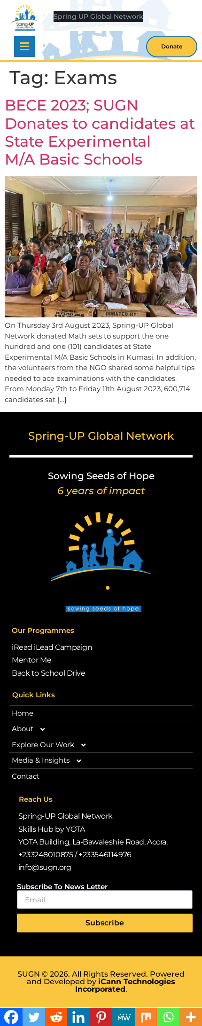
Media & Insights (41, 760)
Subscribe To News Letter (62, 886)
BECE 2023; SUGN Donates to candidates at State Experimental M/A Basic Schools (100, 132)
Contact (25, 776)
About (22, 728)
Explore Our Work (43, 744)
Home (22, 713)
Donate (171, 46)
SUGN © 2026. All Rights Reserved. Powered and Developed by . (101, 982)
